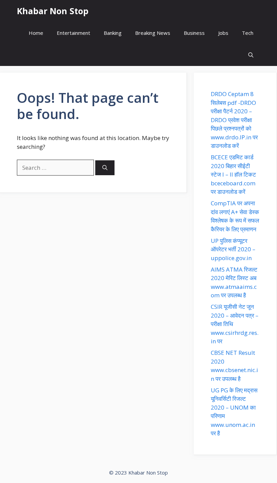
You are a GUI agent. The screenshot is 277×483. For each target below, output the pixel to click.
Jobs (223, 32)
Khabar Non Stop (53, 11)
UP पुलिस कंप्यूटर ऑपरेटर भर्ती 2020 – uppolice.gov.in (233, 249)
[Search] (105, 168)
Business (194, 32)
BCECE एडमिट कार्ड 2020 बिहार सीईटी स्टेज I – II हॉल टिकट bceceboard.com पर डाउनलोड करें (233, 174)
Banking (113, 32)
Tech (247, 32)
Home (36, 32)
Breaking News (152, 32)
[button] (251, 55)
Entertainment (73, 32)
